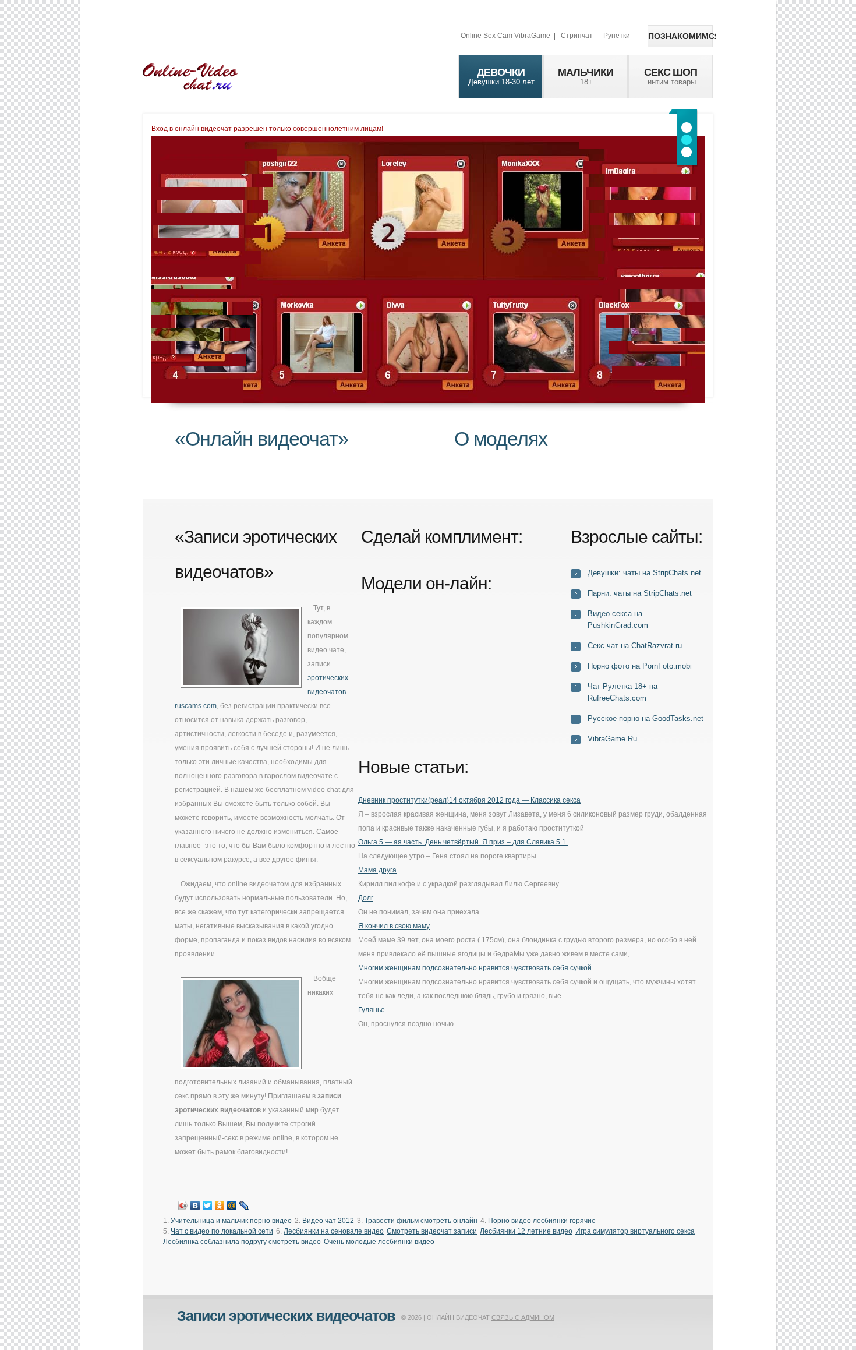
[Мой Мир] (232, 1205)
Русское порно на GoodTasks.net (645, 718)
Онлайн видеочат (190, 76)
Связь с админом (522, 1317)
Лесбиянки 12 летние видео (526, 1231)
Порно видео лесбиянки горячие (542, 1221)
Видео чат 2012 (328, 1221)
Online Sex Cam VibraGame (505, 35)
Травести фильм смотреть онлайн (421, 1221)
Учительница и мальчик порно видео (231, 1221)
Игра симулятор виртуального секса (635, 1231)
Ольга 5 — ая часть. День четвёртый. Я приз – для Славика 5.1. (463, 842)
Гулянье (371, 1010)
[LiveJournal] (244, 1205)
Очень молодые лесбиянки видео (379, 1242)
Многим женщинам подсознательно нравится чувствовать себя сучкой (475, 968)
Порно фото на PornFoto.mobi (640, 666)
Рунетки (616, 35)
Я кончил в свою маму (394, 926)
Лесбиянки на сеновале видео (334, 1231)
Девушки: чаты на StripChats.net (644, 572)
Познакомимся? (680, 36)
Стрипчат (577, 35)
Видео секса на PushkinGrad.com (618, 619)
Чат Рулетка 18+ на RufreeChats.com (622, 692)
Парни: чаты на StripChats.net (640, 593)
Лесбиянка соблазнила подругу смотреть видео (242, 1242)
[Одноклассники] (220, 1205)
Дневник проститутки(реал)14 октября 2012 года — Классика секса (469, 800)
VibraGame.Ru (612, 738)
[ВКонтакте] (195, 1205)
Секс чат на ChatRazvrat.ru (635, 645)
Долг (365, 898)
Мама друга (377, 870)
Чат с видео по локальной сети (222, 1231)
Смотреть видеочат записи (432, 1231)
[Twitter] (207, 1205)
